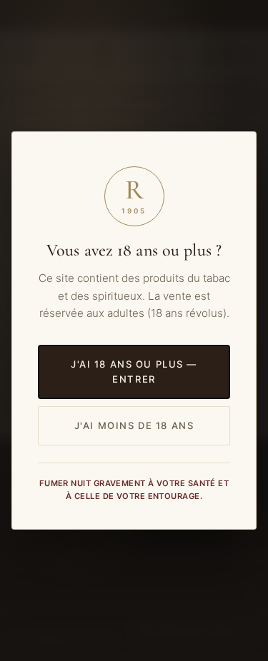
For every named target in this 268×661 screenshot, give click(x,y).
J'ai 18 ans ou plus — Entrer (134, 371)
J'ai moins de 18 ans (134, 425)
